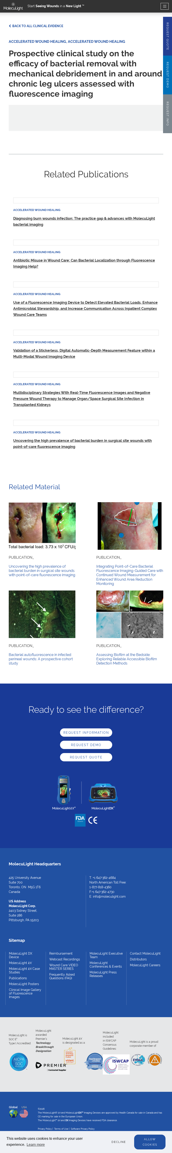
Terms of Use (61, 1129)
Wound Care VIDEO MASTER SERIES (63, 967)
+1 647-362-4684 (104, 877)
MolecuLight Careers (145, 965)
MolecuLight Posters (24, 984)
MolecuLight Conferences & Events (106, 964)
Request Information (86, 732)
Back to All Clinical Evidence (37, 26)
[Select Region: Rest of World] (13, 1112)
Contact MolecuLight (145, 953)
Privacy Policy (45, 1129)
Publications (18, 978)
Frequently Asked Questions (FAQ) (62, 976)
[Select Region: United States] (23, 1112)
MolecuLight (20, 963)
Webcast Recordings (64, 959)
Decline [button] (119, 1142)
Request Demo (86, 745)
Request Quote (86, 757)
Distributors (138, 959)
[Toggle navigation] (165, 6)
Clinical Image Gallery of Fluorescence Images (25, 993)
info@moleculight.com (109, 896)
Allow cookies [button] (150, 1142)
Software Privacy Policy (83, 1129)
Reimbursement (61, 953)
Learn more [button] (36, 1144)
